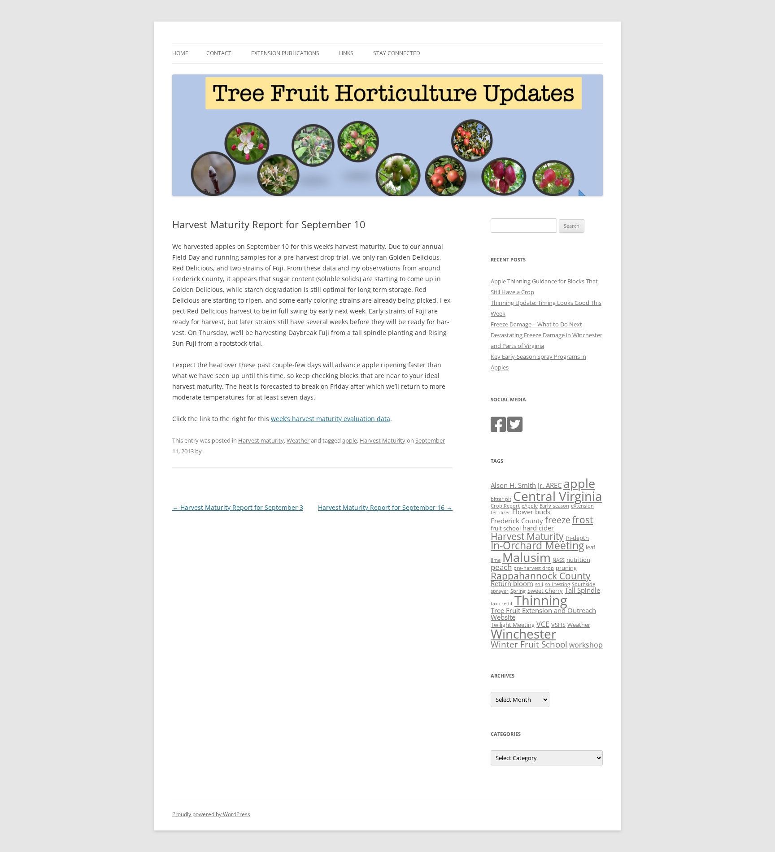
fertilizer (500, 512)
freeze (557, 520)
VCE (542, 624)
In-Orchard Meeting (537, 545)
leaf (590, 547)
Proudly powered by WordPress (211, 814)
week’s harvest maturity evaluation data (330, 418)
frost (582, 519)
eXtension (582, 506)
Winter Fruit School (529, 644)
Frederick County (517, 520)
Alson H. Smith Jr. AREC (526, 485)
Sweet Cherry (545, 591)
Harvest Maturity (382, 440)
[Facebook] (498, 429)
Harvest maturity (261, 440)
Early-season (554, 506)
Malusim (526, 557)
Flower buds (531, 511)
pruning (566, 568)
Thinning (540, 600)
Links (346, 53)
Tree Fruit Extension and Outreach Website (543, 614)
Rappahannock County (541, 575)
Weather (298, 440)
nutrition (578, 560)
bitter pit (501, 499)
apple (349, 440)
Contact (218, 53)
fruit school (506, 528)
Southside (583, 584)
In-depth (577, 538)
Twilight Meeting (513, 625)
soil (539, 584)
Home (180, 53)
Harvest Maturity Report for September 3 (237, 507)
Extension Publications (285, 53)
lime (496, 560)
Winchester (523, 633)
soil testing (557, 584)
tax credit (502, 603)
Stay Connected (396, 53)
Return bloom (512, 583)
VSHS (558, 625)
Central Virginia (557, 495)
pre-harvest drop (534, 568)
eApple (530, 506)
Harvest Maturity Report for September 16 (385, 507)
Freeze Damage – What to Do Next (536, 324)
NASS (559, 560)
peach (501, 566)
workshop (586, 645)
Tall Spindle (582, 590)
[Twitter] (514, 429)
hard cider (538, 527)
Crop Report (505, 506)
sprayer (500, 591)
